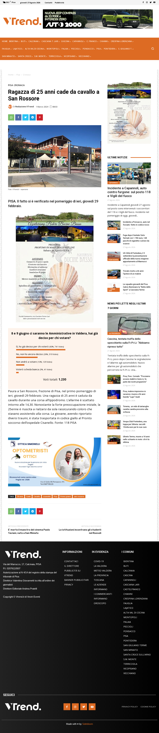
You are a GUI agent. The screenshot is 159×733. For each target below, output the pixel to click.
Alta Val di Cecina (134, 612)
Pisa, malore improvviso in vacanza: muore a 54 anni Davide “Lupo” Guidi (134, 394)
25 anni (20, 496)
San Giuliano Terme (135, 645)
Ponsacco (129, 631)
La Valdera (100, 565)
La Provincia (114, 333)
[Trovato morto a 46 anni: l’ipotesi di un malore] (113, 274)
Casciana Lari (131, 584)
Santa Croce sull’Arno (137, 654)
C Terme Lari (112, 290)
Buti (126, 565)
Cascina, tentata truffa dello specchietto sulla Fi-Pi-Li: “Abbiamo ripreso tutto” (128, 342)
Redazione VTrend (24, 107)
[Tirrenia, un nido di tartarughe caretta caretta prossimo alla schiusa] (113, 409)
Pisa (18, 74)
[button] (152, 49)
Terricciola (130, 663)
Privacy (68, 584)
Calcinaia (129, 570)
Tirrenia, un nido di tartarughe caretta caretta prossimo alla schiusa (136, 409)
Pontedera (113, 260)
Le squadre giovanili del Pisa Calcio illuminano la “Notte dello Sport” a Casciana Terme (136, 287)
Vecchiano (129, 673)
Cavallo (37, 496)
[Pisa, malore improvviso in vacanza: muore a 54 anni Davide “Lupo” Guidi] (113, 394)
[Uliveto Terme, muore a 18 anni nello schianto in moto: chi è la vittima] (113, 439)
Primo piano (65, 496)
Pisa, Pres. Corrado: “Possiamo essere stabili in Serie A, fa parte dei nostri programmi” (136, 379)
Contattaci (71, 561)
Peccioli (128, 626)
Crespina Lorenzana (135, 598)
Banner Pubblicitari (76, 579)
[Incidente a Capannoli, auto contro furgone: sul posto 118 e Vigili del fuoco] (129, 173)
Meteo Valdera (103, 570)
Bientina (128, 561)
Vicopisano (129, 668)
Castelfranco (131, 589)
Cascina (128, 575)
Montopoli (130, 617)
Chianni (127, 593)
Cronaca (26, 74)
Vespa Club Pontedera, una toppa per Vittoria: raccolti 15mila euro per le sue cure (135, 424)
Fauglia (127, 603)
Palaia (127, 621)
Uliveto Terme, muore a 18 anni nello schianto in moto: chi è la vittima (136, 439)
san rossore (79, 496)
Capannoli (113, 183)
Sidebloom (87, 724)
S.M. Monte (129, 659)
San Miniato (130, 649)
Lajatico (128, 607)
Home (11, 74)
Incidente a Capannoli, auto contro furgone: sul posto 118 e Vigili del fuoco (129, 192)
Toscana (112, 242)
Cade (28, 496)
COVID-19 (99, 561)
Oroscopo (100, 603)
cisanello (47, 496)
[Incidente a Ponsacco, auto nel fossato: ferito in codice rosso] (113, 225)
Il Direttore (71, 565)
